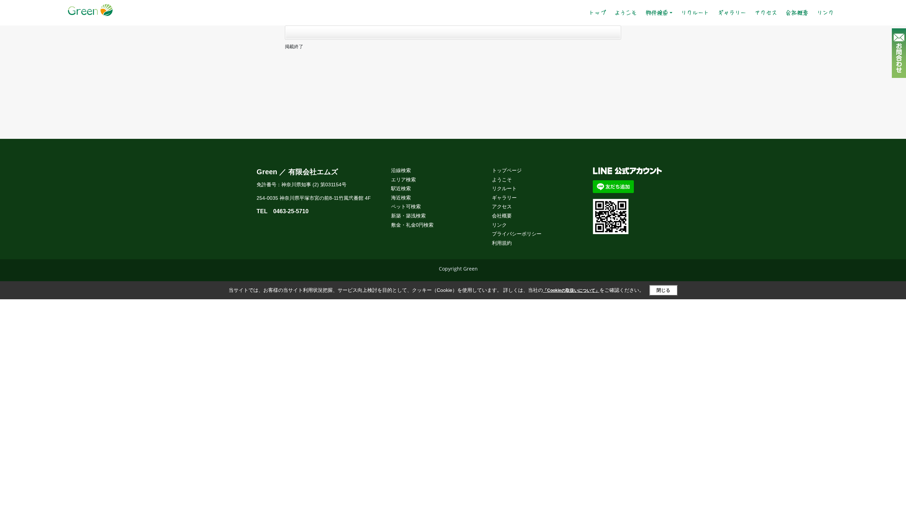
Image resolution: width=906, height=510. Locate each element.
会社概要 (797, 13)
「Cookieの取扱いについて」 (571, 290)
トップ (599, 13)
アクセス (766, 13)
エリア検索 (403, 179)
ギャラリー (732, 13)
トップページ (507, 170)
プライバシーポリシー (516, 234)
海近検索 (401, 197)
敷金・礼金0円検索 (412, 225)
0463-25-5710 (291, 211)
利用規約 (502, 243)
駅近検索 (401, 188)
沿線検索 (401, 170)
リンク (825, 13)
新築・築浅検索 (408, 216)
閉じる (663, 290)
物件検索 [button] (657, 13)
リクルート (695, 13)
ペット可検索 (406, 206)
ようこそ (625, 13)
